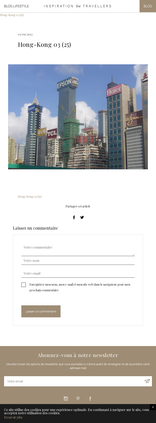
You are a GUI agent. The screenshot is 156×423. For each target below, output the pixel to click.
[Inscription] (147, 381)
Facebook (90, 398)
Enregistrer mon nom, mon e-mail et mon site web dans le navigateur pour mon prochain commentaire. (79, 287)
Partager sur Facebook (74, 217)
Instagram (66, 398)
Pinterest (78, 398)
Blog (148, 6)
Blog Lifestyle (16, 6)
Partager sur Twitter (82, 217)
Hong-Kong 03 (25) (12, 15)
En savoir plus (13, 417)
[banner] (78, 6)
